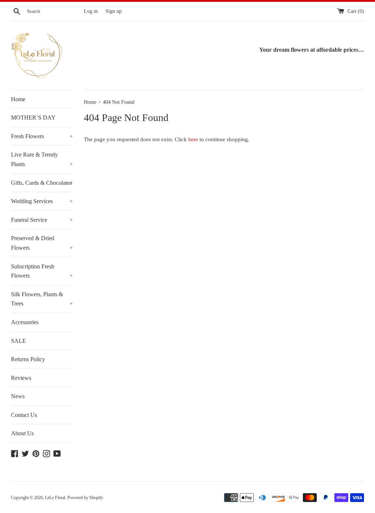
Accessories (24, 322)
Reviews (21, 378)
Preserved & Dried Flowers (42, 243)
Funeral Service (42, 220)
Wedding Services (42, 201)
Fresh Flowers (42, 136)
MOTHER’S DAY (33, 117)
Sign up (113, 11)
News (18, 396)
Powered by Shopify (85, 497)
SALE (18, 341)
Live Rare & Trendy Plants (42, 159)
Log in (91, 11)
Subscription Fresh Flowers (42, 271)
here (193, 139)
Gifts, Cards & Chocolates (42, 183)
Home (18, 99)
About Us (22, 433)
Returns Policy (28, 359)
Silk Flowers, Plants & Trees (42, 299)
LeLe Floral (55, 497)
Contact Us (24, 415)
